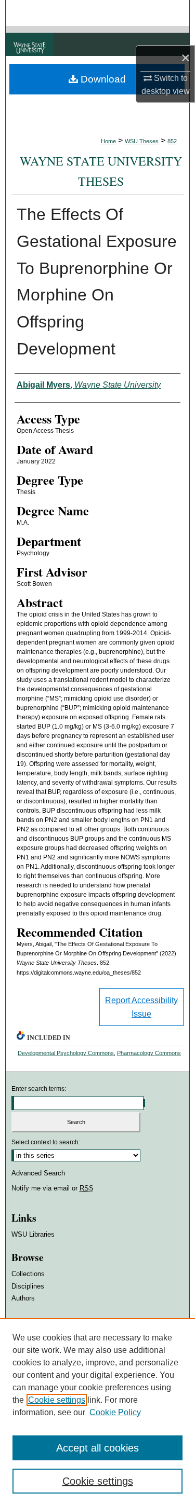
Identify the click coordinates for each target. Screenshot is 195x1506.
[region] (97, 1412)
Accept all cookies (97, 1448)
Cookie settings (56, 1399)
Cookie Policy (115, 1412)
